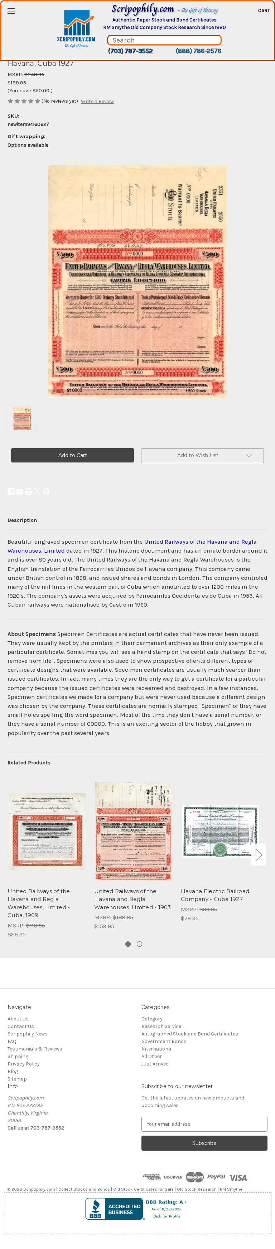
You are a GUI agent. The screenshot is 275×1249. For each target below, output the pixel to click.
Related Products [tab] (29, 762)
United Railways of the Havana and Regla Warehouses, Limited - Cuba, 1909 (39, 903)
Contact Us (21, 1026)
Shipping (18, 1056)
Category (152, 1019)
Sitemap (17, 1079)
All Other (151, 1056)
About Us (18, 1019)
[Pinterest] (46, 491)
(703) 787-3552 (130, 51)
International (157, 1049)
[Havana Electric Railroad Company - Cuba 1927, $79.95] (220, 831)
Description (22, 520)
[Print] (28, 491)
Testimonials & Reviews (35, 1049)
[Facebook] (11, 491)
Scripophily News (28, 1034)
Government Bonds (164, 1041)
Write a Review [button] (97, 101)
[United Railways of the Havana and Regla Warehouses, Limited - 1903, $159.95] (133, 831)
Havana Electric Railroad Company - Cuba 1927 (215, 895)
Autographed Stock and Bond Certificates (189, 1034)
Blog (13, 1071)
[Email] (19, 491)
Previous (9, 855)
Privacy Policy (24, 1064)
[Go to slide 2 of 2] (139, 944)
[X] (37, 491)
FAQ (12, 1041)
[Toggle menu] (11, 11)
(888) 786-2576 (198, 51)
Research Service (161, 1026)
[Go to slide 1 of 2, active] (128, 944)
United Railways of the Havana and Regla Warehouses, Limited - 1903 (132, 899)
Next (258, 855)
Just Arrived (155, 1064)
